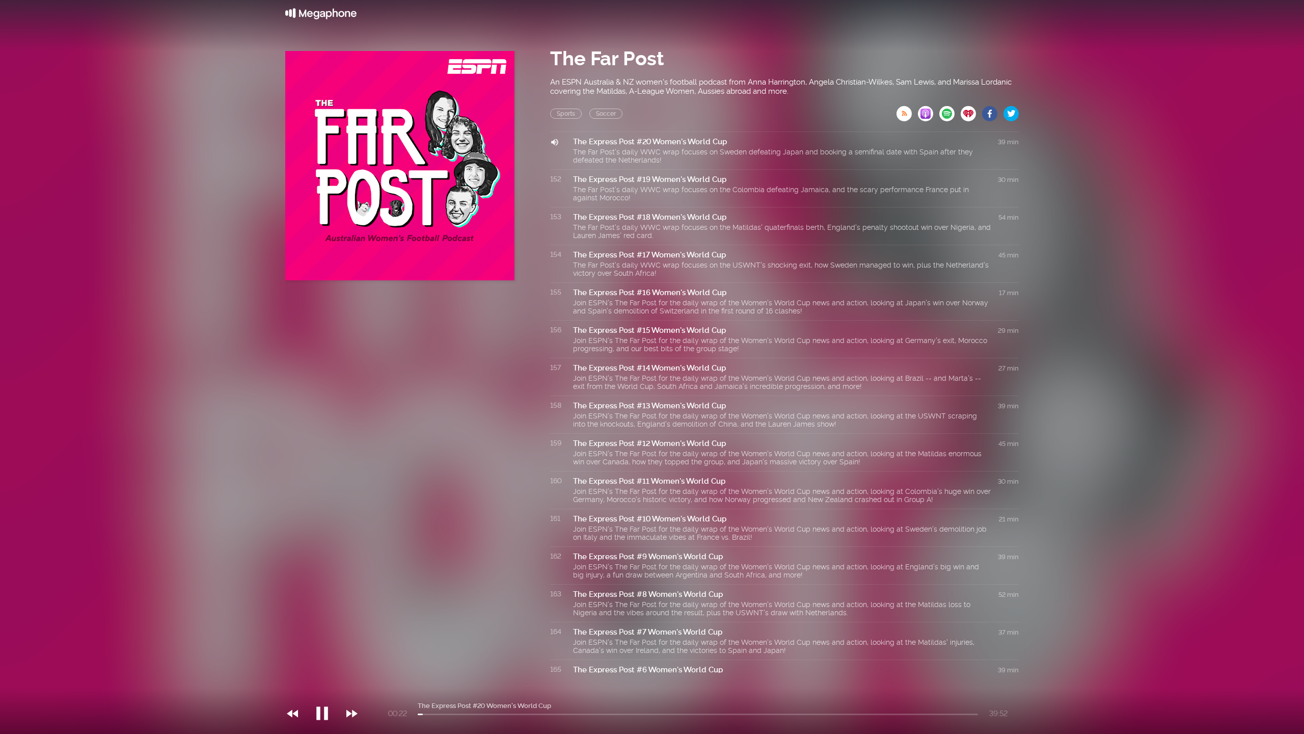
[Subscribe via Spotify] (950, 110)
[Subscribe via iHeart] (971, 110)
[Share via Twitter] (1011, 110)
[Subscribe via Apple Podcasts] (928, 110)
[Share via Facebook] (992, 110)
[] (327, 692)
